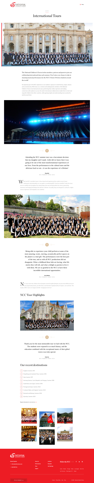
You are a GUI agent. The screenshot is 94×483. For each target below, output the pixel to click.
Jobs (62, 480)
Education (50, 463)
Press (65, 480)
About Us (37, 461)
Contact (53, 480)
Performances (38, 463)
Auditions (50, 461)
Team (36, 466)
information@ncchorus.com (17, 464)
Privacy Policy (58, 480)
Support (36, 468)
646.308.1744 (14, 467)
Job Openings (50, 466)
